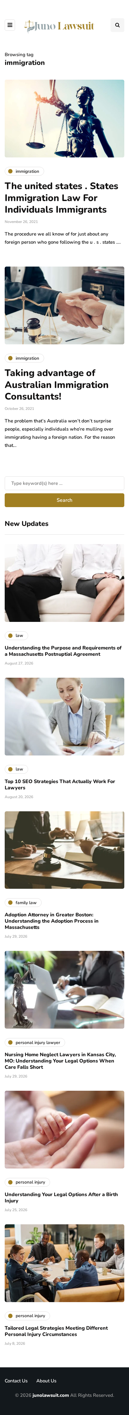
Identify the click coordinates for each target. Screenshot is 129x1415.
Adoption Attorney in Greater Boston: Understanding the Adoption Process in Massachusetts (52, 921)
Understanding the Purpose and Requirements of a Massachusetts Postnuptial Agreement (63, 651)
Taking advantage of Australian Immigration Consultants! (57, 385)
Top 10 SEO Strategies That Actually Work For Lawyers (60, 784)
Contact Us (16, 1381)
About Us (46, 1381)
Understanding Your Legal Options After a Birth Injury (61, 1197)
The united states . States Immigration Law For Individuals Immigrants (61, 198)
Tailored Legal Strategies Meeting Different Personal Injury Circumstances (56, 1331)
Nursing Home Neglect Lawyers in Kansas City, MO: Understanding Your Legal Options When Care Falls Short (60, 1061)
